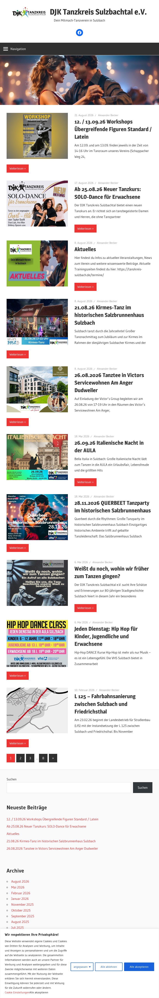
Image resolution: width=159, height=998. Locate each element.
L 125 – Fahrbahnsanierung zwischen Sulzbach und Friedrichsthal (105, 704)
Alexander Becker (108, 115)
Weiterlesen (16, 168)
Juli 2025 (17, 927)
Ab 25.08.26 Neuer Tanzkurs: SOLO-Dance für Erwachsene (46, 826)
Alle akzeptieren (139, 967)
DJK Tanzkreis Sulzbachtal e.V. (98, 11)
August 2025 (20, 922)
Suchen (11, 779)
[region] (79, 963)
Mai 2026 (17, 887)
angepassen (81, 967)
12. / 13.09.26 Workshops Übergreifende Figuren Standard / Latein (113, 129)
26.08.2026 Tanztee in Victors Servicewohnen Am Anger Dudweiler (109, 382)
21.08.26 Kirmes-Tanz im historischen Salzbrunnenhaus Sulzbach (109, 315)
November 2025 (22, 904)
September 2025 (22, 916)
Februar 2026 (20, 893)
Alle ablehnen (109, 967)
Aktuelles (85, 249)
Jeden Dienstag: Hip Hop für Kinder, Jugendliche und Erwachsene (106, 636)
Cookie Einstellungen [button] (17, 992)
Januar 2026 (20, 899)
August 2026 (20, 881)
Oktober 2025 (20, 910)
